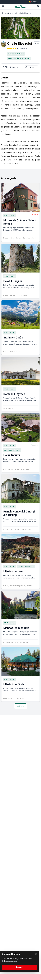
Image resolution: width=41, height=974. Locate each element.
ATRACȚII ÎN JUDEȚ (16, 54)
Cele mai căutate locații (19, 58)
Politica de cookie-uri (9, 961)
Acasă (7, 13)
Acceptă (19, 967)
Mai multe (20, 706)
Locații (14, 13)
